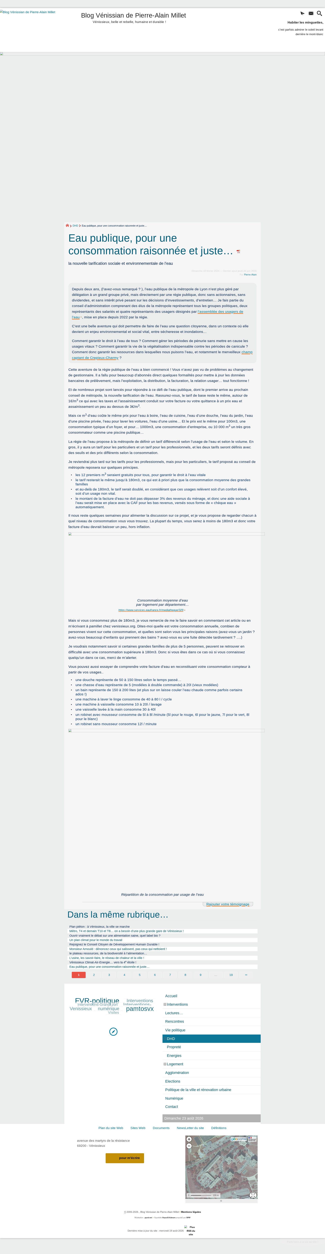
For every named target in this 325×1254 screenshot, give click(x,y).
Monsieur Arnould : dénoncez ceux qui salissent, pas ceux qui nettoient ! (118, 949)
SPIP (188, 1217)
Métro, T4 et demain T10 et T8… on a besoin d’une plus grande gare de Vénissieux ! (126, 931)
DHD (75, 225)
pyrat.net (148, 1217)
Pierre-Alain (250, 274)
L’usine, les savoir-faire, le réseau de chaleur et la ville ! (106, 958)
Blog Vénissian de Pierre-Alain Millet (133, 17)
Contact (171, 1107)
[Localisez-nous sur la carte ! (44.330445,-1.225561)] (113, 1031)
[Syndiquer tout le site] (190, 1230)
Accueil (171, 996)
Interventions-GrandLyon (98, 1004)
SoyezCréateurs (169, 1217)
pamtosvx (140, 1008)
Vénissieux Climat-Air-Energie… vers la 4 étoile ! (102, 962)
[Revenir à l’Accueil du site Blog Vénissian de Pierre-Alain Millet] (32, 30)
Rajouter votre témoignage (227, 904)
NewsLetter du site (190, 1128)
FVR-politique (97, 1001)
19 (231, 975)
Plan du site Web (111, 1128)
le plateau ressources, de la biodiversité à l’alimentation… (108, 953)
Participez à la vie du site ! (302, 1241)
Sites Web (138, 1128)
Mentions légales (191, 1212)
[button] (302, 13)
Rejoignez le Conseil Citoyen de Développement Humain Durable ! (114, 944)
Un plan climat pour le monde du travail (95, 940)
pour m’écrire (129, 1158)
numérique (108, 1008)
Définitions (218, 1128)
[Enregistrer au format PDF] (238, 250)
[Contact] (311, 13)
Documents (161, 1128)
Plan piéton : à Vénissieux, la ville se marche (99, 926)
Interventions (140, 1000)
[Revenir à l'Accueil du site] (69, 226)
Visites (113, 1012)
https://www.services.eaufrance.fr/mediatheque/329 (150, 610)
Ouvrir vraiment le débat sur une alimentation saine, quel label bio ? (114, 935)
